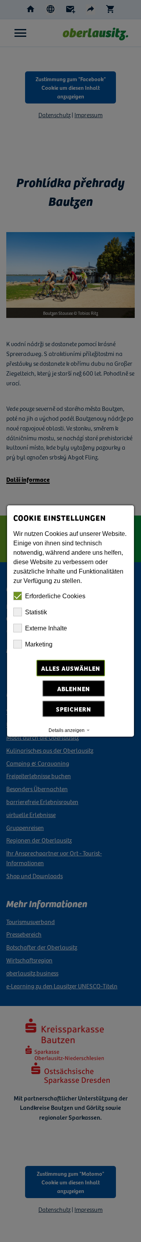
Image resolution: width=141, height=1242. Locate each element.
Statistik (36, 612)
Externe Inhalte (46, 628)
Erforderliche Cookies (55, 596)
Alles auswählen (70, 668)
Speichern (73, 709)
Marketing (38, 644)
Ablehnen (73, 688)
